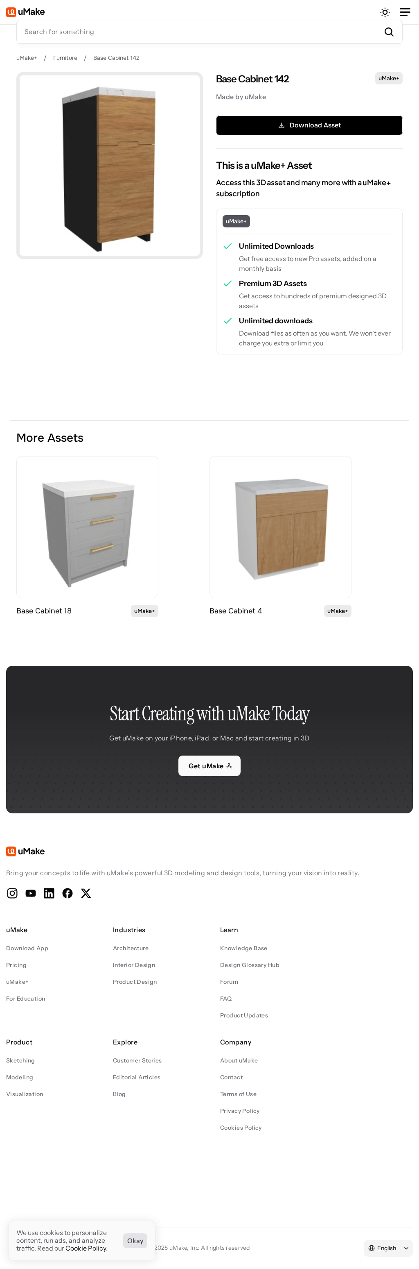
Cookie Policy (85, 1248)
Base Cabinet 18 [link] (44, 610)
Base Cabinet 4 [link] (236, 610)
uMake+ (26, 57)
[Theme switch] (385, 12)
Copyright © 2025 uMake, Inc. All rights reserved (185, 1247)
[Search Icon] (209, 31)
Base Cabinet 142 (116, 57)
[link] (87, 527)
